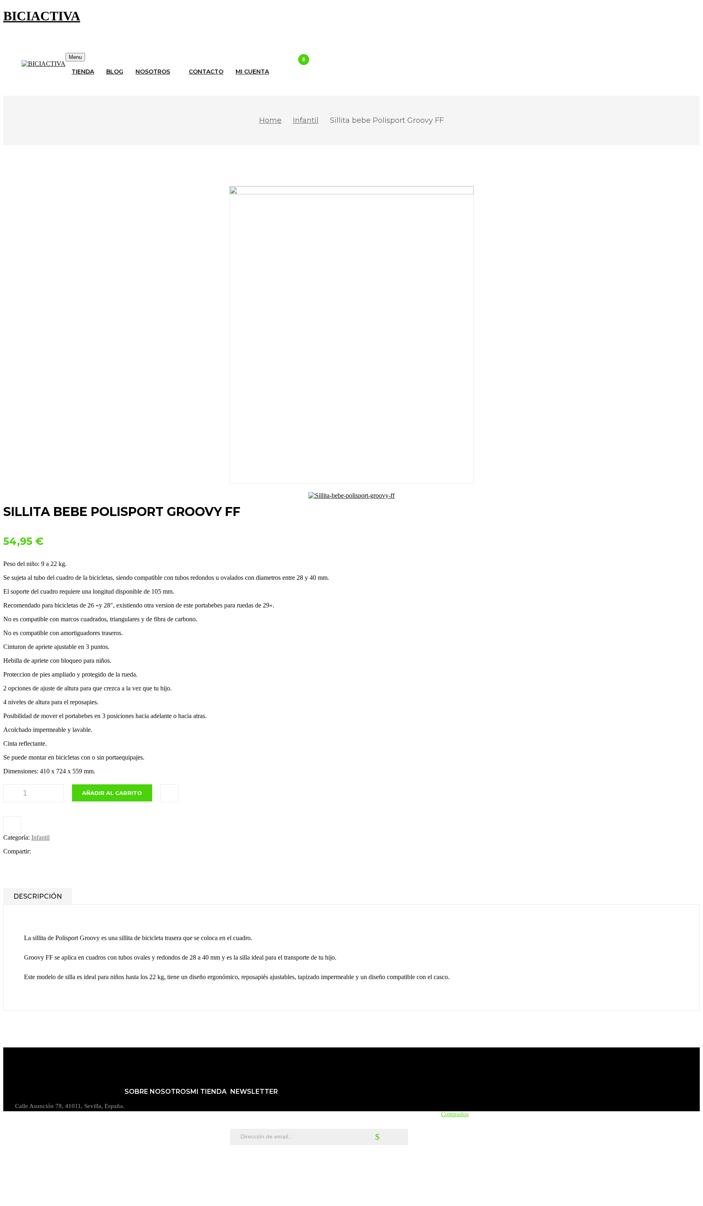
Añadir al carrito (112, 793)
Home (270, 120)
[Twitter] (54, 851)
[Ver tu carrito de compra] (296, 66)
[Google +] (77, 851)
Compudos (455, 1114)
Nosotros (135, 1113)
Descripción (37, 896)
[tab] (37, 896)
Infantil (306, 120)
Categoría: (16, 837)
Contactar (136, 1165)
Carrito (199, 1113)
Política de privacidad (151, 1152)
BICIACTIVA (41, 16)
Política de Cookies (148, 1139)
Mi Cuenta (203, 1126)
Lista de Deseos (210, 1139)
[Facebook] (41, 851)
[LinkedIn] (66, 851)
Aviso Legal (139, 1126)
